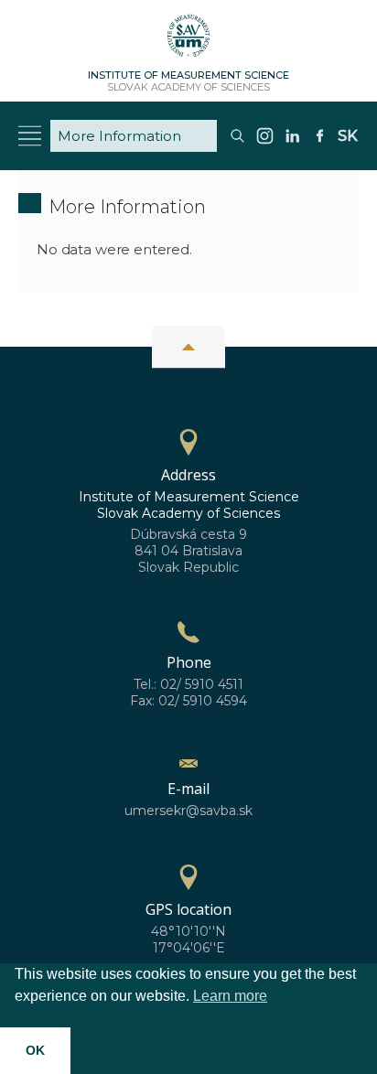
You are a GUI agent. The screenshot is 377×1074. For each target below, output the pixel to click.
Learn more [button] (230, 996)
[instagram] (264, 142)
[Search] (237, 142)
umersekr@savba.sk (188, 810)
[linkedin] (292, 142)
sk (348, 136)
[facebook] (319, 142)
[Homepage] (188, 41)
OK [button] (35, 1050)
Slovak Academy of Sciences (188, 81)
